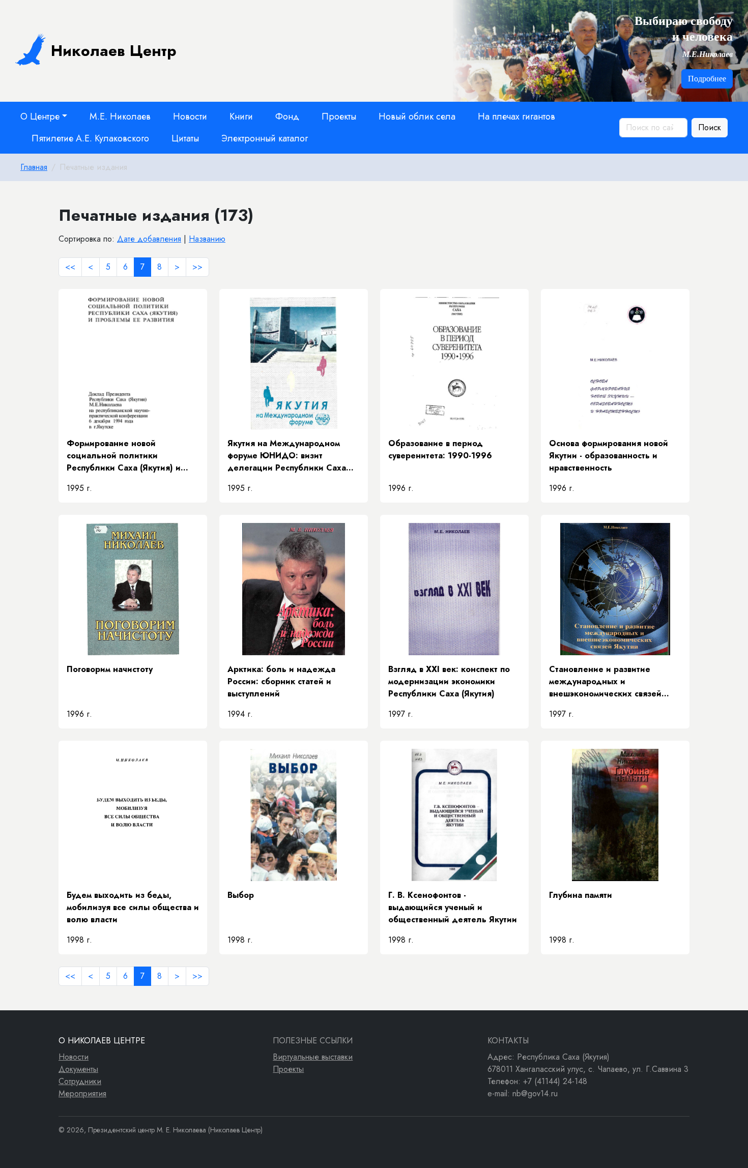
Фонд (287, 116)
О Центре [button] (40, 116)
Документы (78, 1069)
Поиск (709, 127)
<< (70, 267)
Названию (207, 239)
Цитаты (185, 138)
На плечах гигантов (516, 116)
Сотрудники (80, 1081)
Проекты (339, 116)
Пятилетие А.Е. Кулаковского (90, 138)
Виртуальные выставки (313, 1057)
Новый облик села (417, 116)
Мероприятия (82, 1093)
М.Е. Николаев (120, 116)
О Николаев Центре (102, 1040)
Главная (33, 167)
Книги (241, 116)
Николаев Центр (114, 51)
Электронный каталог (264, 138)
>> (197, 267)
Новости (190, 116)
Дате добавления (149, 239)
